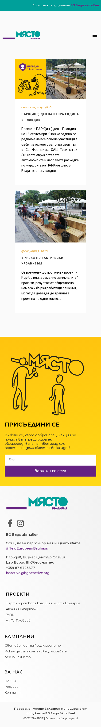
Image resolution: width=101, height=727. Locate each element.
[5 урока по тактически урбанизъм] (50, 216)
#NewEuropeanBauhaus (27, 548)
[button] (95, 35)
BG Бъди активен (84, 5)
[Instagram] (20, 523)
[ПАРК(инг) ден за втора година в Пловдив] (50, 79)
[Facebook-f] (10, 523)
